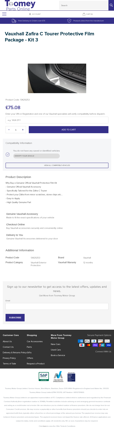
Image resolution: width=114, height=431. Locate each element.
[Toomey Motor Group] (20, 5)
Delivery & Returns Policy (15, 352)
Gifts (29, 352)
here (45, 426)
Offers (30, 358)
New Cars (55, 344)
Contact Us (8, 347)
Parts (29, 347)
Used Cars (56, 349)
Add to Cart (69, 129)
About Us (7, 341)
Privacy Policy (9, 358)
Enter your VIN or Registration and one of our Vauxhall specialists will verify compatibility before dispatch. (55, 114)
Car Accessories (35, 341)
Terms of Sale (9, 363)
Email (8, 300)
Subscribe (15, 317)
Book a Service (58, 355)
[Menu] (4, 14)
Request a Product (36, 363)
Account (36, 14)
